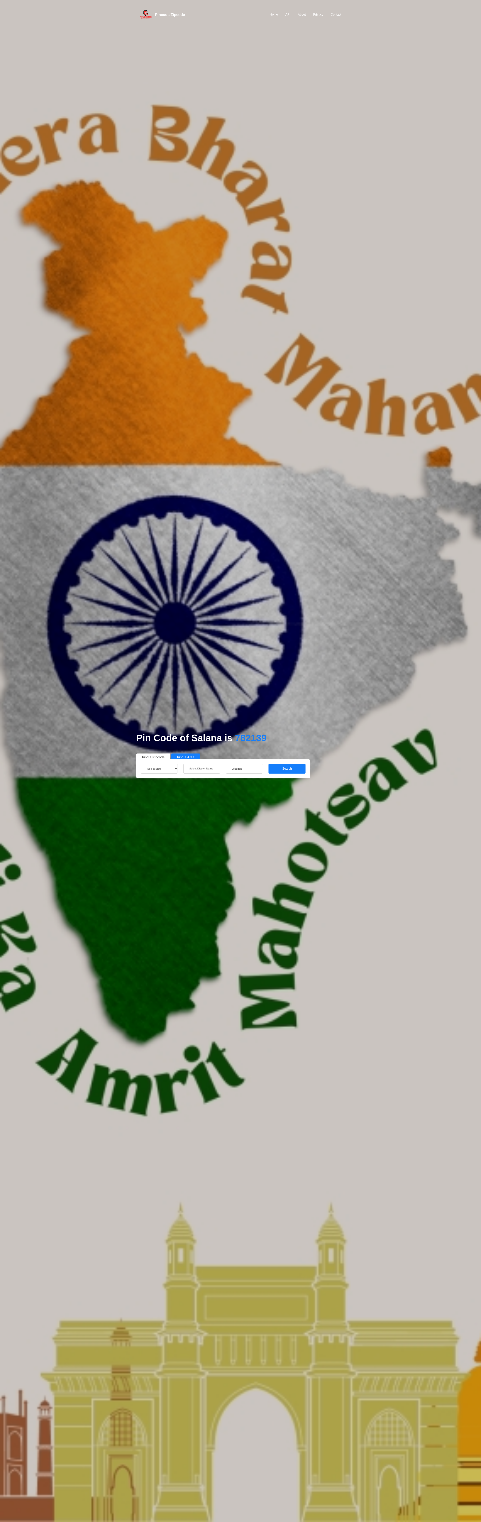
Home (274, 14)
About (302, 14)
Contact (336, 14)
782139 (251, 738)
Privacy (318, 14)
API (287, 14)
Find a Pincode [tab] (153, 757)
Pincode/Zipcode (170, 15)
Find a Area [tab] (185, 757)
